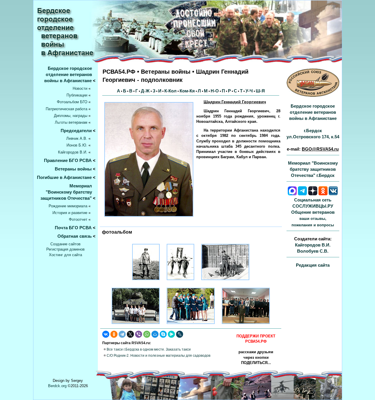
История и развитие (69, 213)
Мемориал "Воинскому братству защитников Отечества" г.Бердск (313, 169)
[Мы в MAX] (292, 193)
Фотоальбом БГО (72, 102)
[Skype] (163, 334)
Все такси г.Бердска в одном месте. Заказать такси (149, 349)
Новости (80, 88)
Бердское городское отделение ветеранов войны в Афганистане (70, 74)
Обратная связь (74, 236)
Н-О (215, 90)
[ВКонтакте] (105, 334)
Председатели (76, 130)
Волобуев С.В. (312, 251)
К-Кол (170, 90)
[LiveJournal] (179, 334)
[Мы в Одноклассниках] (323, 193)
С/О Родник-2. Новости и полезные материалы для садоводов (158, 356)
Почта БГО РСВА (73, 227)
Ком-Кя (187, 90)
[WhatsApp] (146, 334)
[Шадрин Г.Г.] (146, 282)
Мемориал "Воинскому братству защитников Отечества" (68, 192)
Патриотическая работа (66, 109)
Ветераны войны (73, 168)
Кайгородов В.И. (72, 152)
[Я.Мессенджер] (171, 334)
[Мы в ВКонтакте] (333, 193)
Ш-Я (260, 90)
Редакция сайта (313, 265)
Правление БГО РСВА (68, 160)
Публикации (77, 95)
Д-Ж (145, 90)
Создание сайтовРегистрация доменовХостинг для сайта (65, 249)
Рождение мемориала (68, 206)
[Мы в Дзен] (312, 193)
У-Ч (249, 90)
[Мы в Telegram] (302, 193)
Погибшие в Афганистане (64, 177)
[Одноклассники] (113, 334)
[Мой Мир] (154, 334)
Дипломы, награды (70, 115)
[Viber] (138, 334)
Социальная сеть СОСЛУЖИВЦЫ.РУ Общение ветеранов (313, 212)
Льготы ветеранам (71, 122)
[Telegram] (122, 334)
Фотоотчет (78, 219)
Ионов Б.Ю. (77, 145)
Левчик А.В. (76, 138)
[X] (130, 334)
